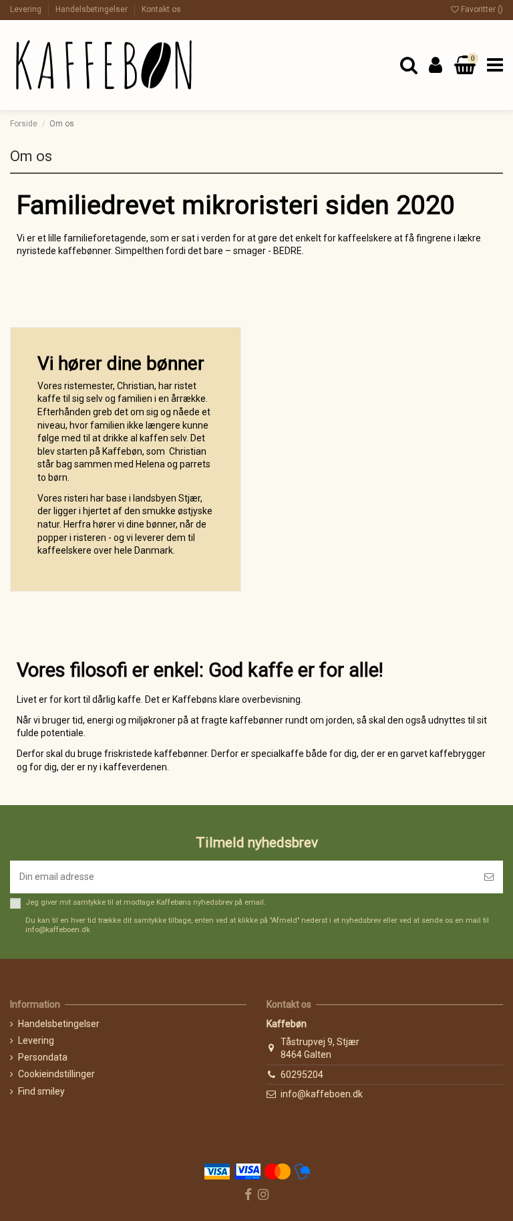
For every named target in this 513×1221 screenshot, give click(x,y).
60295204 (302, 1074)
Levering (26, 9)
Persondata (42, 1057)
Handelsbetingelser (92, 9)
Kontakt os (161, 9)
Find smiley (41, 1091)
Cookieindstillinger (56, 1074)
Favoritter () (481, 9)
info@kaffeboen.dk (322, 1094)
